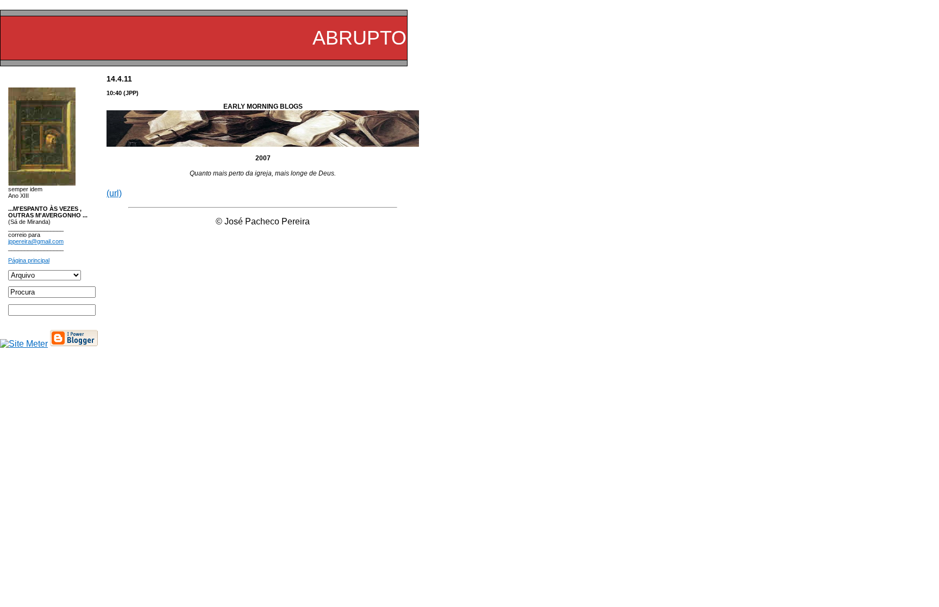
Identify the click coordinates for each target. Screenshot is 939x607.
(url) (114, 193)
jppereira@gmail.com (36, 241)
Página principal (28, 260)
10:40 (114, 93)
